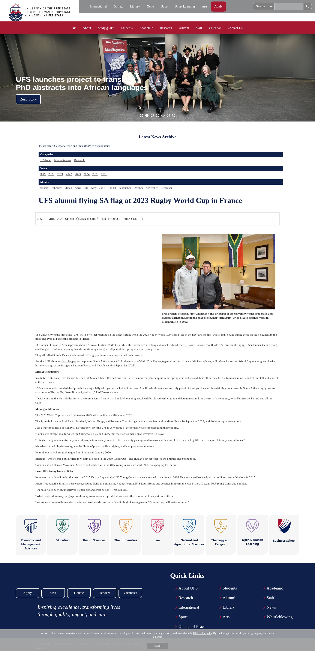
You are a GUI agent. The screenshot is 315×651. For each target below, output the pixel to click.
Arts (204, 6)
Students (127, 28)
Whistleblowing (280, 617)
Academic (146, 28)
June (102, 187)
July (86, 187)
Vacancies (130, 593)
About (87, 28)
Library (135, 6)
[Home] (74, 28)
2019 (43, 174)
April (78, 187)
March (68, 187)
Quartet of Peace (191, 626)
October (138, 187)
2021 (60, 174)
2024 (87, 174)
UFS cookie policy (202, 633)
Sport (164, 6)
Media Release (62, 160)
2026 (104, 174)
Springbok (132, 349)
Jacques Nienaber (161, 344)
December (166, 187)
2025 (95, 174)
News (150, 6)
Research (166, 28)
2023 (78, 174)
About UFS (188, 588)
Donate (118, 6)
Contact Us (235, 28)
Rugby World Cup (160, 334)
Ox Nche (62, 344)
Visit (53, 593)
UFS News (45, 160)
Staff (199, 28)
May (94, 187)
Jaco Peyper (69, 361)
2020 (51, 174)
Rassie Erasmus (196, 344)
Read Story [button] (28, 99)
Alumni (184, 28)
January (44, 187)
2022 (69, 174)
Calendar (215, 28)
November (152, 187)
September (125, 187)
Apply (218, 6)
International (98, 6)
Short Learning (185, 6)
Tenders (104, 593)
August (112, 187)
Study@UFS (106, 28)
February (56, 187)
